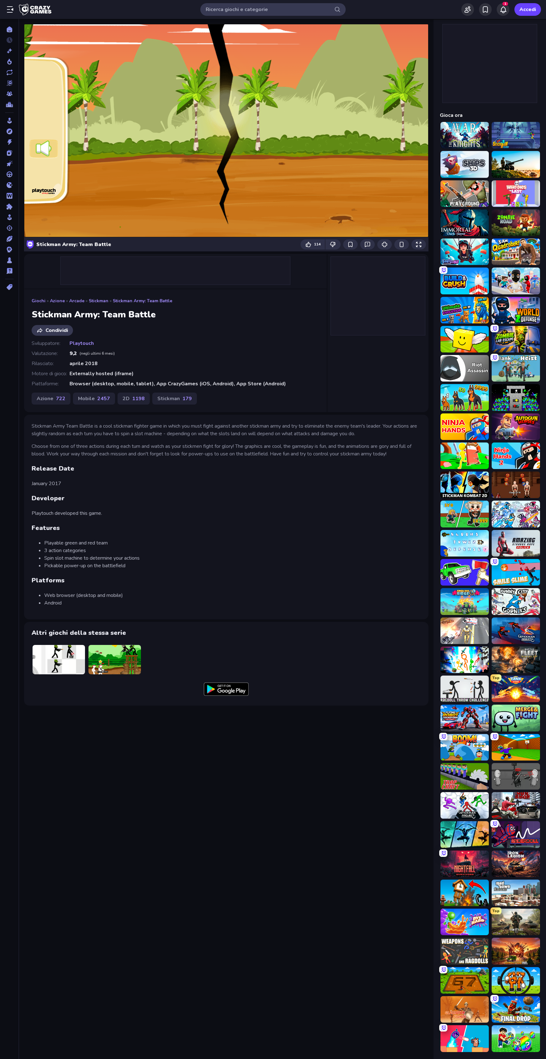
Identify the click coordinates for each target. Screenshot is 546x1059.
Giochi (39, 301)
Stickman (98, 301)
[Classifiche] (9, 104)
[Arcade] (9, 120)
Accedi (527, 9)
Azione (57, 301)
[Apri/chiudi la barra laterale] (10, 9)
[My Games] (485, 9)
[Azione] (9, 142)
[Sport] (9, 238)
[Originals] (9, 83)
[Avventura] (9, 131)
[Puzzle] (9, 206)
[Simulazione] (9, 217)
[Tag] (9, 287)
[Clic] (9, 163)
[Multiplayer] (9, 93)
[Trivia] (9, 271)
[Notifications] (503, 9)
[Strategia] (9, 249)
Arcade (76, 301)
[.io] (9, 185)
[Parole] (9, 195)
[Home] (9, 29)
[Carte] (9, 152)
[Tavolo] (9, 260)
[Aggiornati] (9, 72)
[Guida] (9, 174)
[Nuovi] (9, 50)
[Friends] (467, 9)
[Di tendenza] (9, 61)
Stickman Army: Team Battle (142, 301)
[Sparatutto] (9, 228)
